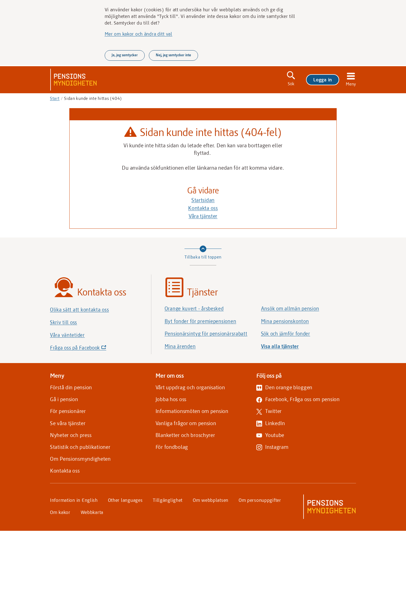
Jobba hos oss (170, 399)
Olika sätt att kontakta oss (79, 309)
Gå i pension (64, 399)
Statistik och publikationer (80, 446)
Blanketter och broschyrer (185, 434)
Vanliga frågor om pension (185, 423)
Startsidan (203, 199)
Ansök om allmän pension (290, 308)
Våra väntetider (67, 335)
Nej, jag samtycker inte (173, 55)
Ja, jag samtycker (125, 55)
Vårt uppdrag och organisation (190, 387)
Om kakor (60, 512)
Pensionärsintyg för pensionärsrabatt (206, 333)
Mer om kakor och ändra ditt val (138, 34)
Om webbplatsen (210, 500)
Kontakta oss (203, 207)
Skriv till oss (63, 322)
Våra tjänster (203, 215)
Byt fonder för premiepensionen (200, 321)
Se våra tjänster (68, 423)
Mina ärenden (180, 346)
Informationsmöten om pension (191, 410)
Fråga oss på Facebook (87, 349)
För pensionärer (68, 410)
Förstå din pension (71, 387)
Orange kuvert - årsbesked (194, 308)
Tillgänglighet (168, 500)
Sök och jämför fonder (285, 333)
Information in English (74, 500)
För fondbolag (171, 446)
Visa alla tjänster (280, 346)
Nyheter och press (70, 434)
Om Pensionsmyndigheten (80, 458)
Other (125, 500)
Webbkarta (92, 512)
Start (55, 98)
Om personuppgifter (260, 500)
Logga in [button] (322, 79)
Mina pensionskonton (285, 321)
